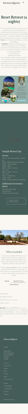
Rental (5, 371)
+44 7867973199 (8, 388)
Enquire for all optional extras (13, 201)
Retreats (6, 368)
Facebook (6, 391)
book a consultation (12, 267)
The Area (6, 373)
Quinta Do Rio (7, 365)
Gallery (5, 376)
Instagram (6, 394)
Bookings (6, 383)
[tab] (6, 281)
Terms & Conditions (8, 379)
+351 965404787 (8, 386)
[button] (23, 2)
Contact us (6, 363)
